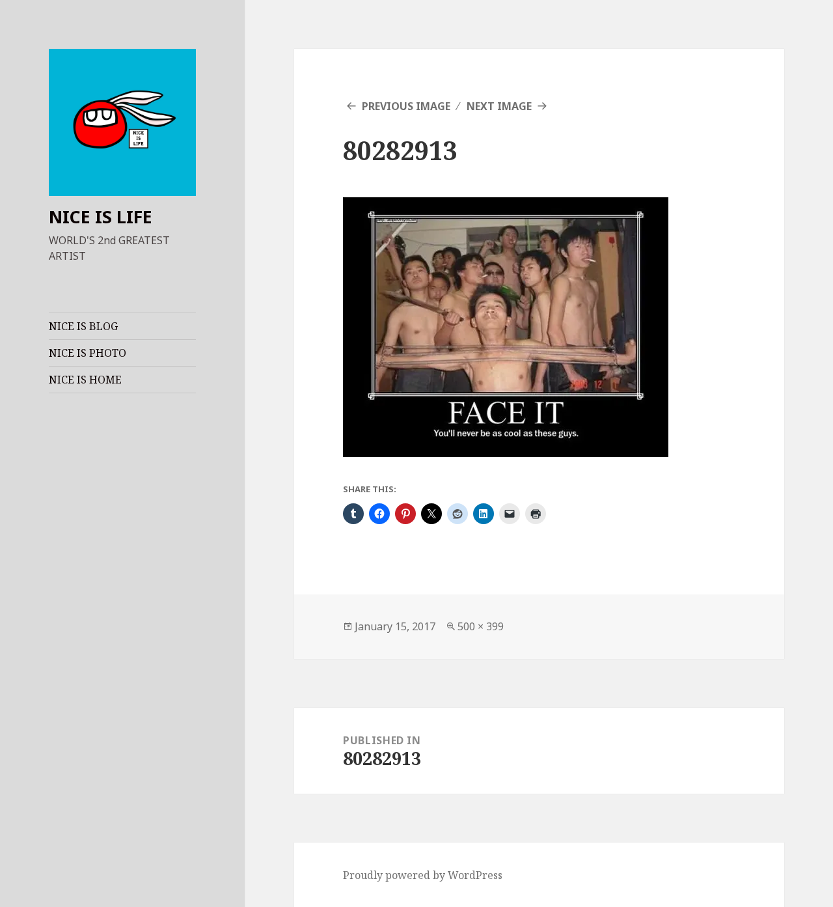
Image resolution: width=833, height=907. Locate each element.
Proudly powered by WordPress (422, 875)
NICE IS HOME (85, 379)
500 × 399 (480, 626)
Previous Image (406, 106)
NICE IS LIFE (100, 216)
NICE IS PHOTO (87, 353)
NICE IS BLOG (83, 326)
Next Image (499, 106)
